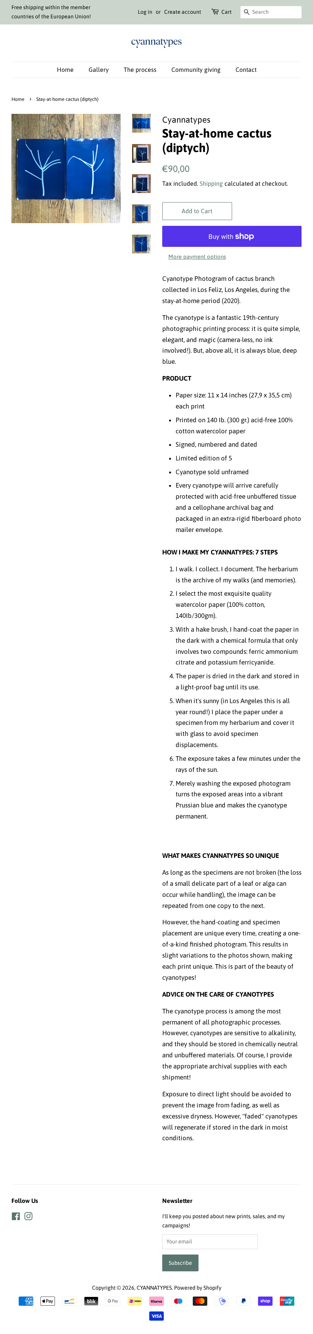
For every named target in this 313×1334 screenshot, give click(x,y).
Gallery (99, 69)
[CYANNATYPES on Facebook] (15, 1218)
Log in (145, 12)
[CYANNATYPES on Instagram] (28, 1218)
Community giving (196, 69)
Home (65, 69)
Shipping (211, 183)
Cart (226, 12)
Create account (182, 12)
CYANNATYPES (154, 1288)
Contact (246, 69)
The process (140, 69)
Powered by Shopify (197, 1288)
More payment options (197, 256)
